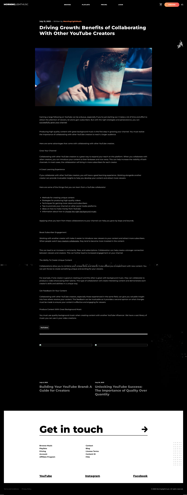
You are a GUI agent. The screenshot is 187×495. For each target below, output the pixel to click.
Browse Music (45, 446)
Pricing (104, 5)
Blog (88, 448)
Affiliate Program (47, 457)
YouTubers (44, 327)
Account (43, 454)
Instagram (92, 476)
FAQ (88, 457)
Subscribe (171, 4)
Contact (89, 446)
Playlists (86, 5)
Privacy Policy (26, 489)
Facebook (140, 476)
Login (120, 5)
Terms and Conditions (11, 489)
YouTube (45, 476)
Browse (67, 5)
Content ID (91, 454)
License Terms (92, 451)
